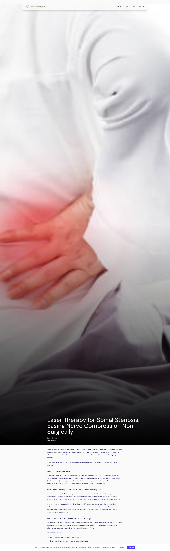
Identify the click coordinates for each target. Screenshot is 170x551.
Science (118, 6)
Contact (142, 6)
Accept (131, 547)
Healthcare (77, 504)
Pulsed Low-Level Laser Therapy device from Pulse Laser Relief (73, 522)
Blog (134, 6)
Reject (122, 547)
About (127, 6)
